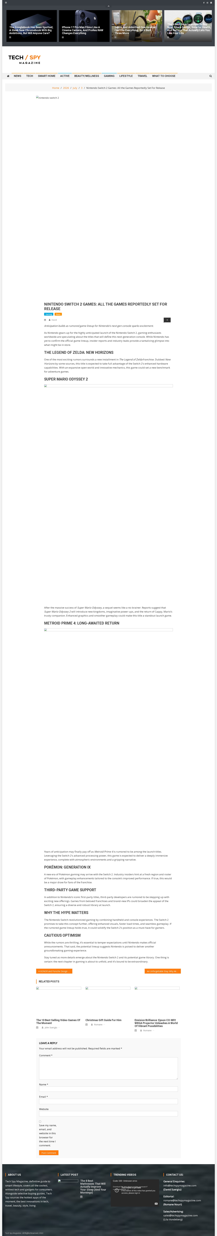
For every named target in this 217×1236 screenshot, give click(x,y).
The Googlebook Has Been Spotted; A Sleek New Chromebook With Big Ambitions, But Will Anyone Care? (31, 30)
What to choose (163, 75)
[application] (135, 1193)
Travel (142, 75)
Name (43, 1084)
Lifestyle (126, 75)
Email (43, 1096)
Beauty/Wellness (86, 75)
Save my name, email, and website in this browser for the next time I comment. (48, 1135)
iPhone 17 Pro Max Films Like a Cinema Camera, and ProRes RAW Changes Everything (82, 30)
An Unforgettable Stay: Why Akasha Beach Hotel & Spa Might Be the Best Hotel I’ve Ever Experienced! (164, 971)
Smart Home (46, 75)
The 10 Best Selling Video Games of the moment (58, 1022)
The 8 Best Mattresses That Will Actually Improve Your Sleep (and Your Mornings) (93, 1186)
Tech (29, 75)
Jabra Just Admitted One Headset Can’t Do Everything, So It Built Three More (135, 30)
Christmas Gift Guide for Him (103, 1020)
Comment (45, 1055)
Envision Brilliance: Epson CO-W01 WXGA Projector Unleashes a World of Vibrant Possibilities (156, 1023)
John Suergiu (51, 1027)
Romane (98, 1024)
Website (44, 1109)
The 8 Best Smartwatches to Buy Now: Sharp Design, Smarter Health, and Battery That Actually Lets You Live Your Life (189, 29)
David (54, 320)
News (17, 75)
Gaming (109, 75)
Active (65, 75)
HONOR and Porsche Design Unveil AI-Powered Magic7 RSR (56, 971)
